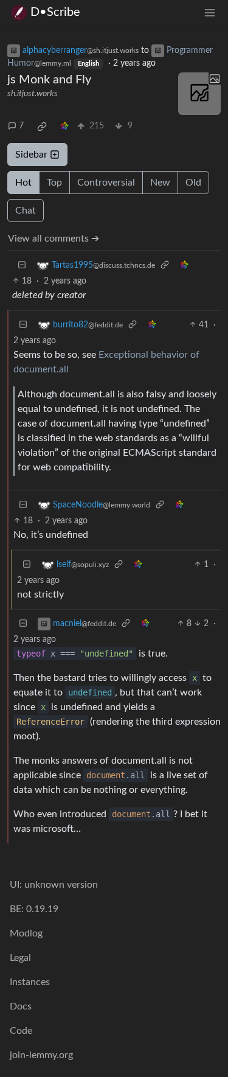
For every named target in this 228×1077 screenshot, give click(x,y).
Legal (20, 958)
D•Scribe (55, 12)
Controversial (106, 182)
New (160, 182)
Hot (23, 182)
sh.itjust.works (32, 93)
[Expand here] (199, 93)
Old (193, 182)
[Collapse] (22, 265)
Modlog (26, 933)
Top (54, 182)
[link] (42, 126)
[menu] (209, 12)
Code (21, 1031)
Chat (25, 210)
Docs (21, 1006)
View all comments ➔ (53, 238)
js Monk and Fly (49, 80)
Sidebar (31, 154)
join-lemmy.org (41, 1055)
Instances (30, 982)
